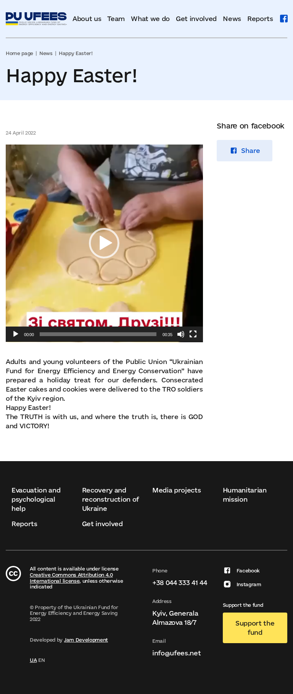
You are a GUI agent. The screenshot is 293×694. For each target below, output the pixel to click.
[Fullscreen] (193, 334)
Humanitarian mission (245, 494)
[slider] (98, 334)
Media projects (176, 490)
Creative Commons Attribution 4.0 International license (71, 577)
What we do (150, 18)
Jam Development (86, 639)
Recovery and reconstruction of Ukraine (110, 499)
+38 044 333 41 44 (179, 582)
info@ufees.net (176, 653)
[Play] (15, 334)
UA (33, 660)
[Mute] (181, 334)
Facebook (248, 570)
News (232, 18)
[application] (104, 243)
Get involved (196, 18)
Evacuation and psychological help (36, 499)
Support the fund (254, 627)
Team (116, 18)
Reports (260, 18)
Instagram (249, 584)
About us (86, 18)
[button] (104, 243)
